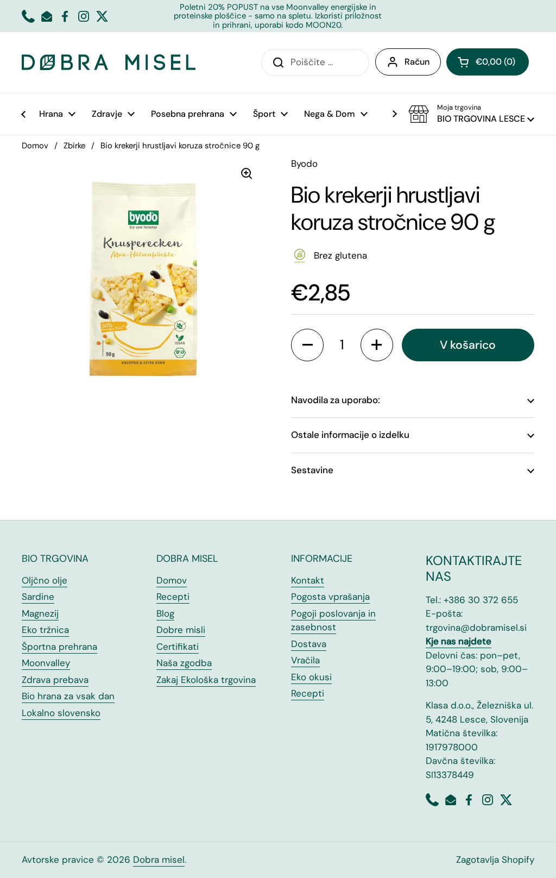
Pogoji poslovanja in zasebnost (333, 620)
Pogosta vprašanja (330, 597)
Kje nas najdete (458, 641)
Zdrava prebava (55, 680)
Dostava (308, 644)
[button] (487, 62)
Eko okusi (311, 677)
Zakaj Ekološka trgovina (206, 680)
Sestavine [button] (312, 470)
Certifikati (177, 647)
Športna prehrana (59, 647)
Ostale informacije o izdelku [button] (350, 435)
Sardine (38, 597)
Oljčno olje (44, 580)
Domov (35, 145)
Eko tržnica (45, 630)
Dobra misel (159, 860)
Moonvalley (46, 663)
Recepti (172, 597)
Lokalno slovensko (61, 713)
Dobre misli (180, 630)
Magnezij (40, 613)
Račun (417, 61)
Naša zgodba (184, 663)
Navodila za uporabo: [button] (335, 400)
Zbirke (74, 145)
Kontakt (307, 580)
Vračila (305, 660)
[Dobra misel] (108, 62)
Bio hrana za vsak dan (68, 696)
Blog (165, 613)
